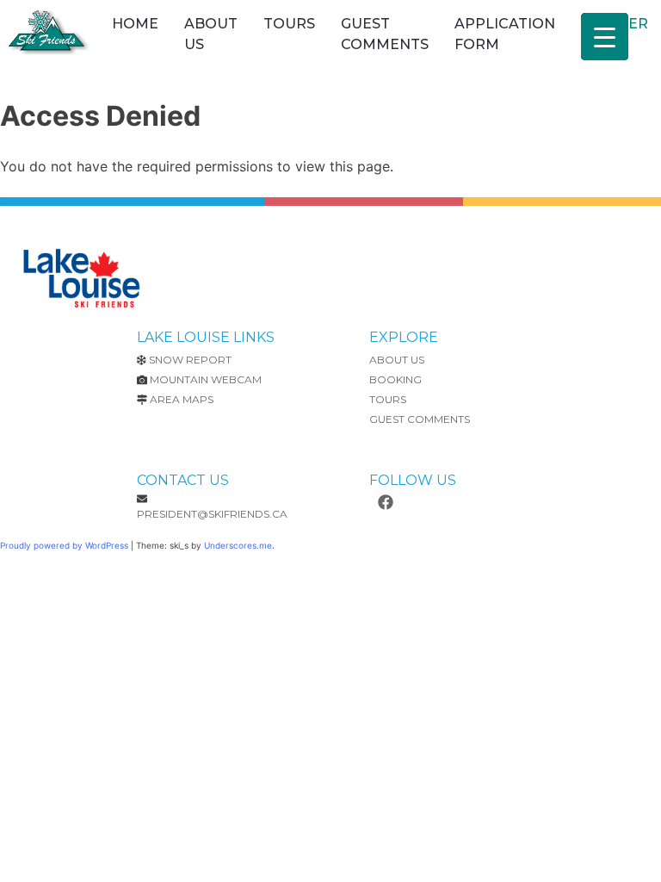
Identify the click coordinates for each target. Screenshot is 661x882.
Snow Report (190, 359)
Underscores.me (238, 545)
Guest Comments (385, 34)
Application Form (504, 34)
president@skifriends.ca (212, 513)
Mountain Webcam (206, 379)
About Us (211, 34)
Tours (289, 24)
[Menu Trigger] (604, 36)
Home (135, 24)
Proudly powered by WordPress (65, 545)
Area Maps (181, 399)
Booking (395, 379)
